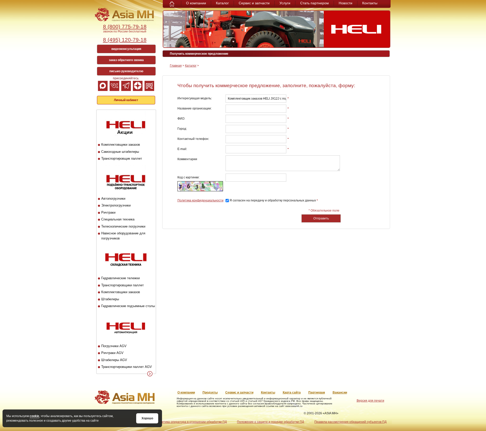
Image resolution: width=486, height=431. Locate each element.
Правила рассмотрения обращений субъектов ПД (350, 422)
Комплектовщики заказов (120, 144)
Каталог (222, 3)
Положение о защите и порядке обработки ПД (270, 422)
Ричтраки (108, 212)
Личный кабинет (126, 100)
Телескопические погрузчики (123, 226)
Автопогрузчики (113, 198)
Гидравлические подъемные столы (128, 306)
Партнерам (316, 392)
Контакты (369, 3)
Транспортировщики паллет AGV (126, 367)
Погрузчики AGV (114, 346)
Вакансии (340, 392)
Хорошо (147, 418)
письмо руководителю (126, 71)
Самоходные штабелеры (120, 152)
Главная (176, 65)
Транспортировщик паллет (121, 158)
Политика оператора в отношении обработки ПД (191, 422)
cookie (34, 416)
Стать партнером (314, 3)
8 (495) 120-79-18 (125, 40)
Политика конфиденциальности (200, 200)
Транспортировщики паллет (122, 285)
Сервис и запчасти (254, 3)
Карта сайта (292, 392)
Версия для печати (370, 400)
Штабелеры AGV (114, 360)
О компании (196, 3)
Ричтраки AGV (112, 353)
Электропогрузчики (116, 205)
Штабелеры (110, 299)
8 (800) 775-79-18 (125, 26)
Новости (345, 3)
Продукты (210, 392)
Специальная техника (117, 219)
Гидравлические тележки (120, 278)
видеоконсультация (126, 49)
